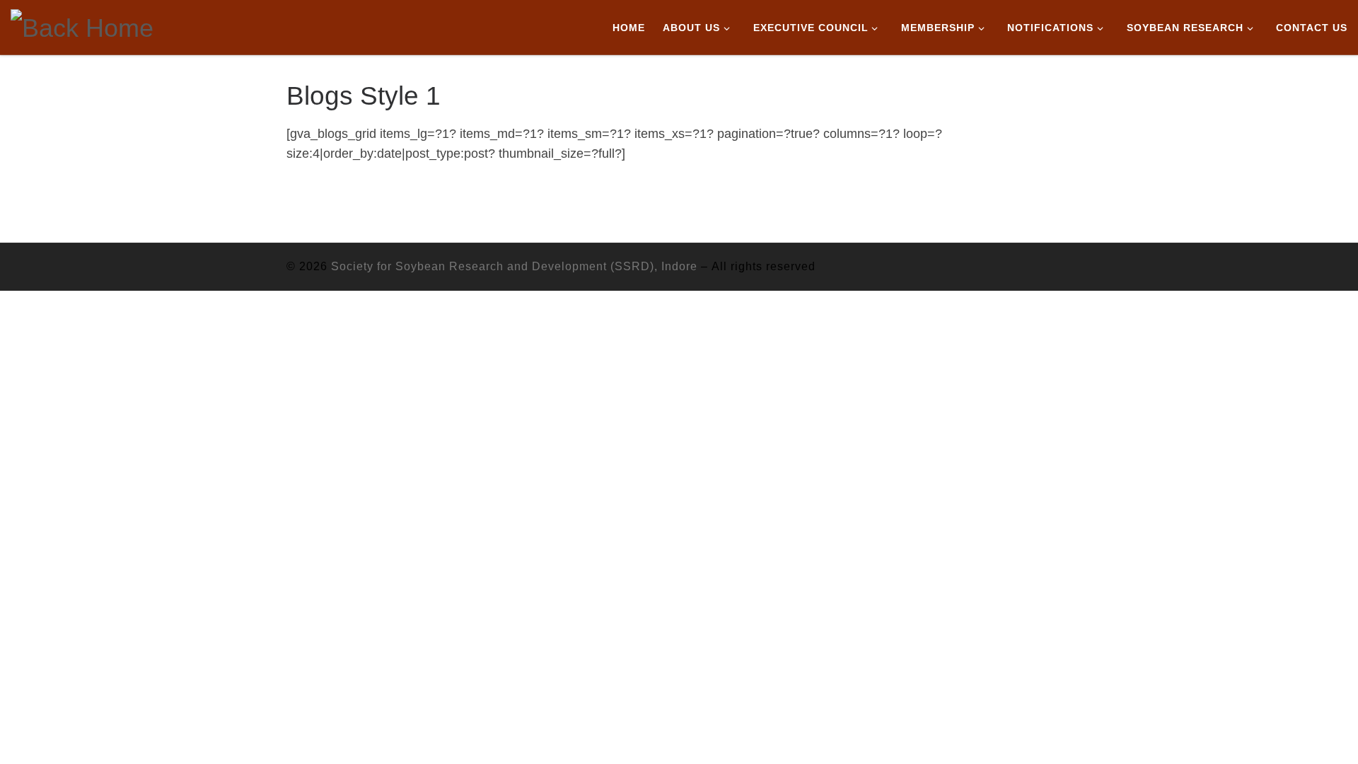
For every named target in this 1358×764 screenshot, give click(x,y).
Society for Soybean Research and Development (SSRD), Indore (514, 266)
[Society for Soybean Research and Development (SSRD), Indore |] (82, 25)
